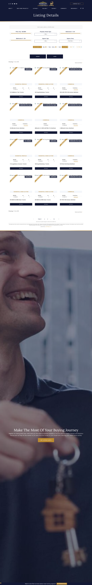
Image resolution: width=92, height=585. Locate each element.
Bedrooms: (70, 31)
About (10, 8)
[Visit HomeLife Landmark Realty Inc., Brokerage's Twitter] (12, 3)
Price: (21, 31)
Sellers (44, 8)
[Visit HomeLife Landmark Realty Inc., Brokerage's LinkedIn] (16, 3)
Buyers (53, 8)
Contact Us (76, 3)
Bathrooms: (21, 38)
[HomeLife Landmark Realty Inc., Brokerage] (46, 3)
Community (64, 8)
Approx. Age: (45, 38)
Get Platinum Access (61, 583)
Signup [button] (38, 56)
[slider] (10, 33)
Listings (35, 8)
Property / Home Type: (45, 31)
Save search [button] (37, 47)
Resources (74, 8)
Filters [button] (78, 47)
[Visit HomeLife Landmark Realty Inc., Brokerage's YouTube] (14, 3)
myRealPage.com (48, 226)
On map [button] (64, 47)
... (50, 219)
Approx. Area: (70, 38)
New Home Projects (22, 8)
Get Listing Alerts (46, 440)
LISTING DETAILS (21, 97)
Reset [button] (71, 47)
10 (54, 219)
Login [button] (54, 56)
